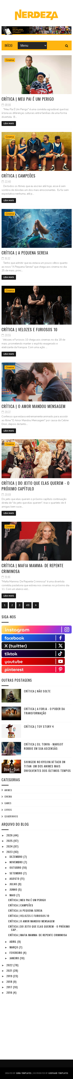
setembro (16, 873)
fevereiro (16, 953)
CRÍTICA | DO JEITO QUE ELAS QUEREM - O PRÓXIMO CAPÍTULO (35, 486)
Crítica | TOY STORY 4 (39, 726)
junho (14, 889)
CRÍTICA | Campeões (18, 176)
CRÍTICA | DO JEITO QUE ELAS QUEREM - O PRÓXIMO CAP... (39, 928)
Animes (8, 790)
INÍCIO (9, 45)
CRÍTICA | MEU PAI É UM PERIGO (28, 99)
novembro (17, 862)
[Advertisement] (31, 1024)
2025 (9, 841)
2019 (9, 976)
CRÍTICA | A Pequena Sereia (25, 253)
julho (14, 884)
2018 (9, 981)
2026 (9, 835)
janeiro (15, 958)
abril (13, 941)
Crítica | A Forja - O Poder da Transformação (44, 711)
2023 (9, 852)
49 (27, 605)
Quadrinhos (11, 816)
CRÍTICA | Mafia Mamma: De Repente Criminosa (32, 568)
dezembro (16, 856)
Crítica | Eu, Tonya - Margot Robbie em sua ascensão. (43, 746)
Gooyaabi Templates (58, 1073)
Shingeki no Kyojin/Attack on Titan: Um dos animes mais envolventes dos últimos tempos (47, 766)
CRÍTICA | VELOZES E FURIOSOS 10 (29, 329)
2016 (9, 992)
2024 (9, 846)
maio (13, 895)
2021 (9, 970)
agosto (15, 878)
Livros (8, 809)
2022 (9, 965)
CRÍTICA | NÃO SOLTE (37, 691)
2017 (9, 987)
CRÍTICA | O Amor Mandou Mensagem (34, 406)
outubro (16, 867)
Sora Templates (23, 1073)
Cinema (10, 60)
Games (7, 803)
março (14, 947)
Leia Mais (9, 123)
